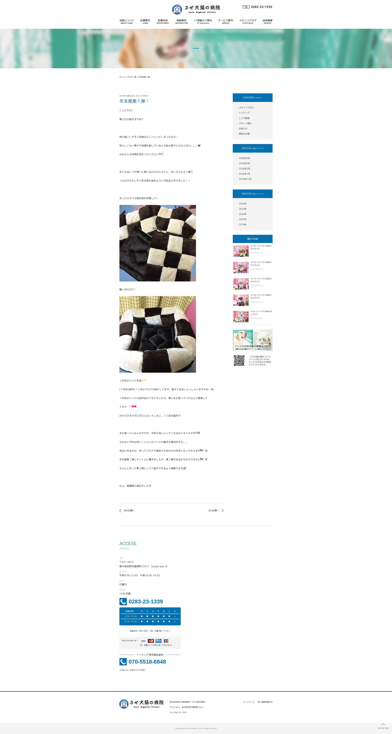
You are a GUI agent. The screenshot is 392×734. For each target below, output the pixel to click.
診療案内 (145, 21)
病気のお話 (244, 133)
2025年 (243, 208)
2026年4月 (244, 158)
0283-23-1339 (146, 601)
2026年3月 (244, 163)
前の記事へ (129, 510)
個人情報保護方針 (265, 702)
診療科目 (163, 21)
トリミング (244, 112)
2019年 (243, 224)
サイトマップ (248, 702)
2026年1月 (244, 173)
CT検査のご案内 (203, 21)
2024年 (243, 214)
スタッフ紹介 (245, 123)
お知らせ (243, 128)
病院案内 (181, 21)
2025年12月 (245, 179)
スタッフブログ (247, 21)
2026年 (243, 203)
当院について (126, 21)
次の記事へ (213, 510)
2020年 (243, 219)
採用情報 (268, 21)
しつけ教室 (244, 118)
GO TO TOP (383, 728)
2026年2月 (244, 168)
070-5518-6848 (147, 662)
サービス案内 (225, 21)
